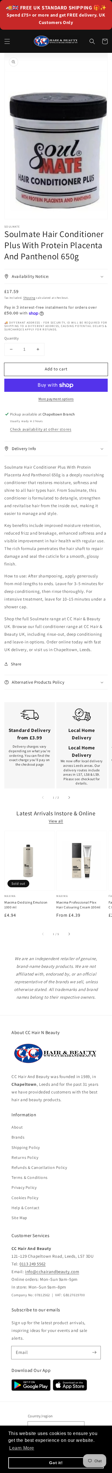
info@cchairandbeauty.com (52, 1271)
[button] (7, 41)
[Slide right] (69, 797)
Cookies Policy (24, 1197)
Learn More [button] (21, 1448)
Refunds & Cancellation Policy (39, 1167)
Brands (18, 1137)
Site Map (19, 1217)
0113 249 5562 (33, 1264)
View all (56, 821)
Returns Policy (24, 1157)
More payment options (56, 399)
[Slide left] (43, 797)
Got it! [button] (56, 1462)
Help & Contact (25, 1207)
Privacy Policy (23, 1187)
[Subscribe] (94, 1352)
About (17, 1127)
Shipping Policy (25, 1147)
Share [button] (16, 664)
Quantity (11, 338)
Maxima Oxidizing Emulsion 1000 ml (26, 904)
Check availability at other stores (40, 429)
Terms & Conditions (29, 1177)
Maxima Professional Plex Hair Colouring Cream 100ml (78, 904)
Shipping (29, 298)
